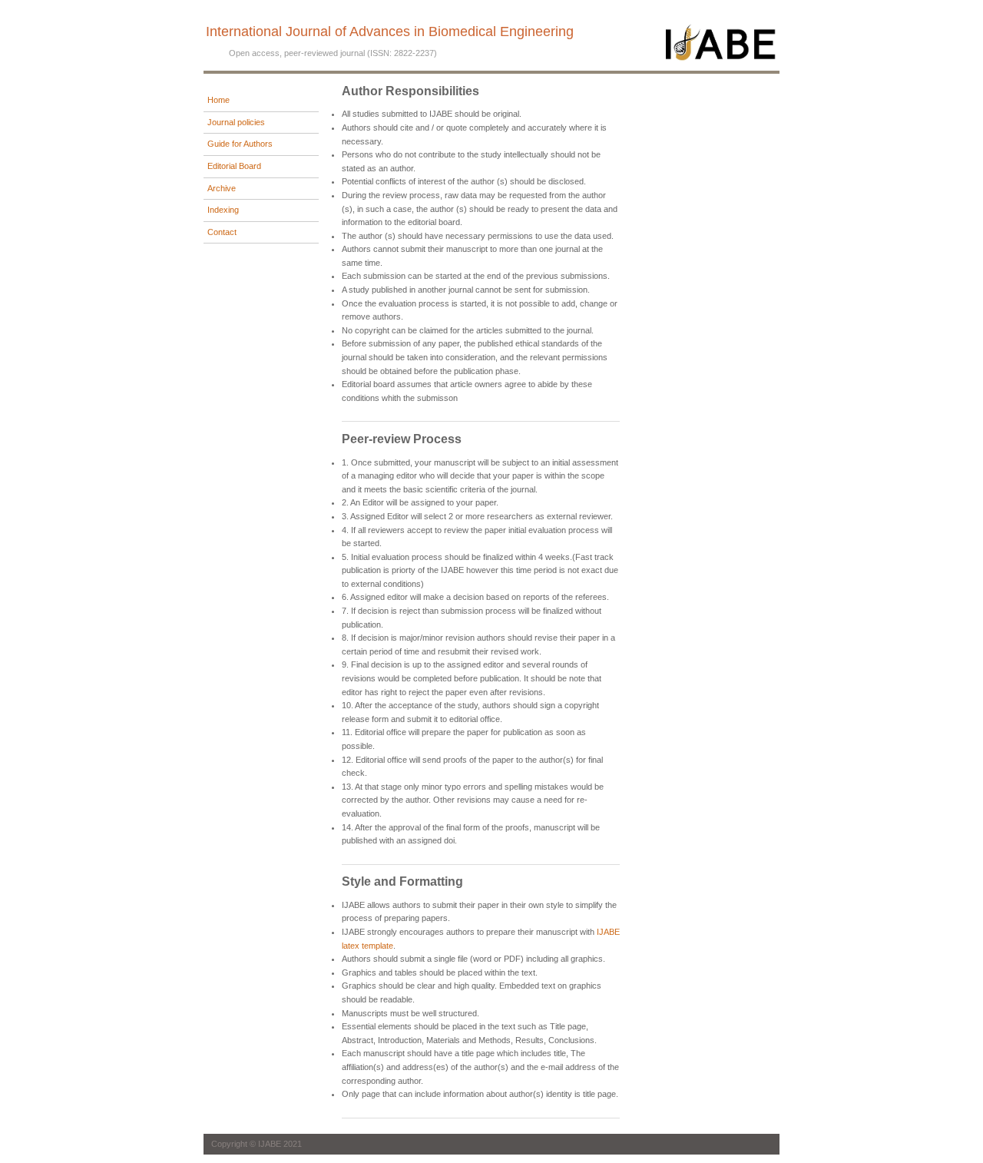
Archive (221, 188)
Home (218, 99)
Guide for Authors (240, 143)
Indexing (223, 209)
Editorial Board (234, 166)
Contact (222, 232)
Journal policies (236, 122)
